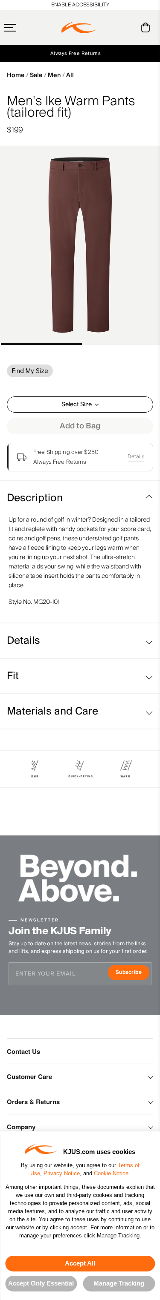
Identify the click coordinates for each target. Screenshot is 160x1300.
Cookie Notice (111, 1173)
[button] (27, 27)
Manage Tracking (118, 1283)
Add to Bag (80, 426)
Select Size (76, 404)
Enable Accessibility (80, 4)
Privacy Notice (62, 1173)
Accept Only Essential (41, 1283)
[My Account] (128, 27)
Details (136, 456)
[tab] (147, 27)
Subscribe (132, 973)
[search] (111, 27)
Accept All (80, 1263)
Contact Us (23, 1051)
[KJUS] (79, 27)
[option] (80, 245)
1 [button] (41, 344)
